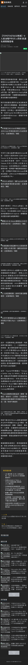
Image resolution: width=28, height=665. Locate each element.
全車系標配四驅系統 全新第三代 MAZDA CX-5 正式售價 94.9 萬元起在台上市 (19, 637)
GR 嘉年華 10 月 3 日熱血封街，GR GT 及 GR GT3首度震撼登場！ (15, 475)
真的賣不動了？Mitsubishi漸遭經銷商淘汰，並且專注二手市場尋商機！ (19, 547)
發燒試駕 (10, 6)
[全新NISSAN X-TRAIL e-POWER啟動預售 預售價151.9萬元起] (5, 605)
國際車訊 (17, 6)
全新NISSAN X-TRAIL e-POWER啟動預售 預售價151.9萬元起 (13, 482)
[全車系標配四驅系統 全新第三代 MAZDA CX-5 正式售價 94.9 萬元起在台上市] (5, 638)
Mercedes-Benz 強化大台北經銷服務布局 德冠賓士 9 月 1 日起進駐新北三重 (19, 613)
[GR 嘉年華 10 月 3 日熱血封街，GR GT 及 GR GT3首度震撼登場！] (5, 621)
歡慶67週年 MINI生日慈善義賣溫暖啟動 (14, 493)
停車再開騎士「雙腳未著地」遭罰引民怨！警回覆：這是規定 (19, 587)
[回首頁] (8, 2)
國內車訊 (3, 6)
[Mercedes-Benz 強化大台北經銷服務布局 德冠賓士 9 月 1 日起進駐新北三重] (5, 613)
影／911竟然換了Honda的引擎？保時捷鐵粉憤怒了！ (19, 555)
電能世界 (24, 6)
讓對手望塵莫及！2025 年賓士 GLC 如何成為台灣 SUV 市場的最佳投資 (19, 563)
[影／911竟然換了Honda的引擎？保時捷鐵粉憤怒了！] (5, 555)
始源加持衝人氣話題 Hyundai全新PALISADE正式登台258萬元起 (15, 505)
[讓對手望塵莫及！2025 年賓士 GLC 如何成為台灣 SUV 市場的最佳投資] (5, 563)
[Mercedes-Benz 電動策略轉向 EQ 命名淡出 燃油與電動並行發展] (5, 571)
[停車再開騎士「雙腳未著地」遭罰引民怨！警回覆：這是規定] (5, 588)
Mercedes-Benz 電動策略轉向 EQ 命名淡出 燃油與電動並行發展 (19, 571)
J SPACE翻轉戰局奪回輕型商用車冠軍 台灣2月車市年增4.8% (19, 579)
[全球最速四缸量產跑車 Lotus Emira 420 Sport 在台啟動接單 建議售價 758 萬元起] (5, 630)
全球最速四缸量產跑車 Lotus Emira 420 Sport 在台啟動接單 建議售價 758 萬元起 (15, 488)
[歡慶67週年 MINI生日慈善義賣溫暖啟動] (5, 646)
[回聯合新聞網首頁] (2, 2)
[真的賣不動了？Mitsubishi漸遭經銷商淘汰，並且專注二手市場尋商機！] (5, 547)
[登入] (23, 2)
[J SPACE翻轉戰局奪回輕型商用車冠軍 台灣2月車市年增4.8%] (5, 579)
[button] (26, 2)
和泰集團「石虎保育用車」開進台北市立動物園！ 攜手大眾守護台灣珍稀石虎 (15, 499)
